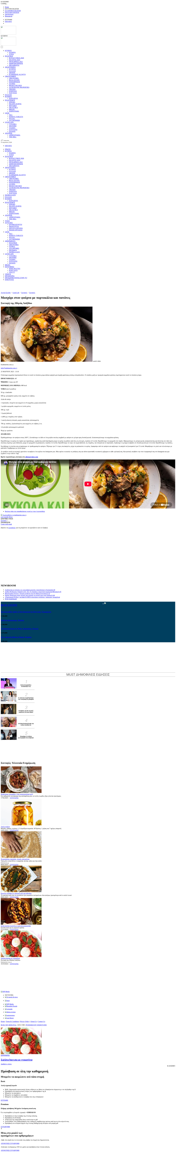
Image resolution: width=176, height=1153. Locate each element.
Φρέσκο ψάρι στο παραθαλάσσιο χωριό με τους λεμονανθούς (25, 511)
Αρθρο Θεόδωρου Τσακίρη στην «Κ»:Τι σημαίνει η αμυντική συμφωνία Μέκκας (33, 592)
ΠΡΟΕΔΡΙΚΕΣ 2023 (16, 61)
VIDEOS (8, 274)
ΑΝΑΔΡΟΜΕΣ (14, 248)
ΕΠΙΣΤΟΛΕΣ (9, 279)
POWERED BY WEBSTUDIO (36, 1025)
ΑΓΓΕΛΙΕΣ (9, 223)
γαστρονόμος (9, 14)
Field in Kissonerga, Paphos (12, 620)
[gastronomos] (10, 1015)
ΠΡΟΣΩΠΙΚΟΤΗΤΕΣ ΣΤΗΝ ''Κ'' (16, 278)
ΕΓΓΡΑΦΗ (4, 1100)
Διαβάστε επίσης (6, 1064)
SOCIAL (12, 118)
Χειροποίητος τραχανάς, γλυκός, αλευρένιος (15, 859)
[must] (7, 1000)
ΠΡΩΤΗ (7, 149)
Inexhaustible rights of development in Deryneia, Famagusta (26, 612)
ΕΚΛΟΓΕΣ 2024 (14, 60)
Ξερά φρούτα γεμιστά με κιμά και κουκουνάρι (16, 926)
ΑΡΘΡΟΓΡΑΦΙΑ (14, 135)
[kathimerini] (9, 1004)
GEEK (7, 113)
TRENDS (12, 89)
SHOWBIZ (12, 126)
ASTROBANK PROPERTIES (19, 87)
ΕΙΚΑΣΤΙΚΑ (13, 107)
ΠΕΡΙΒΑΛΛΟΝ (10, 195)
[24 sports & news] (11, 997)
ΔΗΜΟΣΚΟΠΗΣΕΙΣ (16, 63)
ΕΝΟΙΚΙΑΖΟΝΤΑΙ (15, 224)
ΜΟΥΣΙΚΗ (13, 106)
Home (7, 7)
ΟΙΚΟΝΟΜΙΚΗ (10, 76)
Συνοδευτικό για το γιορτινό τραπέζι (12, 928)
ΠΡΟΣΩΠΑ (13, 250)
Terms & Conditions (12, 1021)
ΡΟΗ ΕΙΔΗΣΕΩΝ (11, 599)
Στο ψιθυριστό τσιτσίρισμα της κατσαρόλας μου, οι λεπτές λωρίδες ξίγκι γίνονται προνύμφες (31, 796)
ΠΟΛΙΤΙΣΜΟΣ (10, 100)
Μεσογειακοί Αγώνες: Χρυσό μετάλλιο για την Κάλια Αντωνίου (27, 593)
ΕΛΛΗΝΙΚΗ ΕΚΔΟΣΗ (13, 11)
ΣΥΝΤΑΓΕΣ (13, 129)
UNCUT (12, 272)
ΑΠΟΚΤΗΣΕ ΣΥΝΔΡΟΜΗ (10, 1143)
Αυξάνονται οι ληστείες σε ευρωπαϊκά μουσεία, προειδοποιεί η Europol (30, 590)
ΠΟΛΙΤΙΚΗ (9, 56)
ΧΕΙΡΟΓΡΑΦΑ (14, 111)
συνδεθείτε (12, 528)
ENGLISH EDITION (12, 12)
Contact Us (41, 1021)
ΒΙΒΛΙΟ (12, 109)
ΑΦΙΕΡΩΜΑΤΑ (10, 241)
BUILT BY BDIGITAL (8, 1025)
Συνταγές (24, 293)
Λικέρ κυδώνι (5, 827)
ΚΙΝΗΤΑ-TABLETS (16, 117)
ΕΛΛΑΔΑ (12, 71)
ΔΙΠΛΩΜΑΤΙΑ (14, 65)
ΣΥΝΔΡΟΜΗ (5, 1127)
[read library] (9, 1018)
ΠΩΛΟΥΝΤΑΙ (14, 226)
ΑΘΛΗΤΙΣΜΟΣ (10, 67)
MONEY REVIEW (15, 85)
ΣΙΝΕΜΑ (12, 102)
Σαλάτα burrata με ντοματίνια (10, 958)
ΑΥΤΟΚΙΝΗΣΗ (14, 120)
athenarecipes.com (31, 457)
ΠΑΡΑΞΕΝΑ (13, 98)
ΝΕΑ (10, 115)
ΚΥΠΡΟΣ (8, 50)
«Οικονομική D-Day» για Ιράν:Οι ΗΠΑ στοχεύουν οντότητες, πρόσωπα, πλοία (32, 597)
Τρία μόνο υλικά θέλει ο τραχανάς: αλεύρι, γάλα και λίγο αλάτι (21, 861)
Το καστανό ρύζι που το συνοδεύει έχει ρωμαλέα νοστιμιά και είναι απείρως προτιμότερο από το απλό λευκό (36, 895)
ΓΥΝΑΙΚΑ (12, 124)
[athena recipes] (10, 1012)
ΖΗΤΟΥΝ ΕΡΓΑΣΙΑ (16, 228)
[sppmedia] (5, 991)
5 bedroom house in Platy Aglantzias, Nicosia (19, 629)
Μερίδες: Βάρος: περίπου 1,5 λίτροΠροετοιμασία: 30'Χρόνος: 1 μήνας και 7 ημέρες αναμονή (31, 828)
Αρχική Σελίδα (5, 293)
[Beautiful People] (11, 1006)
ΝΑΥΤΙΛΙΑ (13, 93)
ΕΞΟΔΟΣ (12, 131)
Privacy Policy (24, 1021)
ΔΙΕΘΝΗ (12, 72)
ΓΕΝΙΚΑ (12, 246)
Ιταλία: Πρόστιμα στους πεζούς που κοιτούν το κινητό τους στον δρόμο (30, 595)
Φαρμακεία (8, 16)
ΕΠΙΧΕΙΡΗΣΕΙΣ (14, 82)
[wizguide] (8, 1009)
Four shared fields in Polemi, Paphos (16, 637)
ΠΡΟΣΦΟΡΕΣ (9, 276)
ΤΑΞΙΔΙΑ (12, 128)
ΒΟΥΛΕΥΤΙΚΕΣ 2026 (16, 58)
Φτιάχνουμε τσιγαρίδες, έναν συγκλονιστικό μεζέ (17, 794)
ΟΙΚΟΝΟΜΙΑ (14, 78)
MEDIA (7, 265)
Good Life (16, 293)
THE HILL (12, 137)
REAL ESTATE (14, 80)
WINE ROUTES (14, 268)
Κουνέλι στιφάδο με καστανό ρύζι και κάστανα (16, 893)
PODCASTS (13, 270)
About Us (33, 1021)
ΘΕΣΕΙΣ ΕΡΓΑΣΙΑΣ (15, 230)
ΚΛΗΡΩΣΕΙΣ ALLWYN (17, 74)
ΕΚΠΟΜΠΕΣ (9, 267)
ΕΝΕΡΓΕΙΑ (13, 91)
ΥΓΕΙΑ (11, 54)
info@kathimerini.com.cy (9, 368)
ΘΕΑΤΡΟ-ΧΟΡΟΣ (15, 104)
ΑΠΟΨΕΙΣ (8, 133)
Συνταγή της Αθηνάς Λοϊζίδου (10, 960)
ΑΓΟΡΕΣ (12, 84)
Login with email (6, 524)
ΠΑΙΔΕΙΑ (12, 52)
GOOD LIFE (9, 122)
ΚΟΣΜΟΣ (8, 96)
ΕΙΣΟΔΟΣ (8, 21)
